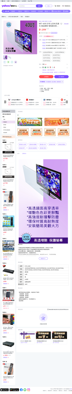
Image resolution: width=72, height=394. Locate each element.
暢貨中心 (27, 11)
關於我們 (50, 390)
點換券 (13, 11)
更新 (71, 389)
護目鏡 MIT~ (22, 148)
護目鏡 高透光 (61, 144)
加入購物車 (61, 77)
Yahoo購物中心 (9, 6)
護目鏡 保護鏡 (32, 144)
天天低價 (40, 11)
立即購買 (46, 77)
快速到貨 (33, 11)
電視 (22, 16)
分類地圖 (70, 390)
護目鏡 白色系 (22, 144)
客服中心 (45, 390)
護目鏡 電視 (43, 148)
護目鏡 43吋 (43, 144)
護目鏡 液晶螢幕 (33, 148)
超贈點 (66, 11)
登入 (49, 6)
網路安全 (60, 390)
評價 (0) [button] (24, 153)
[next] (67, 101)
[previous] (5, 101)
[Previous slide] (3, 147)
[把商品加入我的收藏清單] (61, 24)
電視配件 (27, 16)
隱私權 (65, 390)
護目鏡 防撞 (52, 144)
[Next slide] (13, 147)
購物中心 (4, 16)
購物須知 (55, 390)
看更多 (46, 11)
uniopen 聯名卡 (57, 11)
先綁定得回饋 (54, 33)
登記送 (20, 11)
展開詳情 (43, 258)
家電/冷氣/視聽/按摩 (13, 16)
